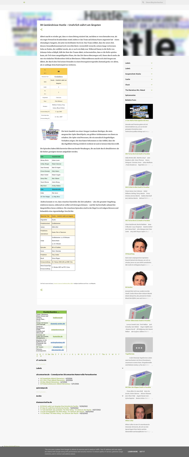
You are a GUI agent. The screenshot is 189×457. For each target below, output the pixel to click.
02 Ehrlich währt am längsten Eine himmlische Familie (59, 406)
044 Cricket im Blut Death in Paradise (137, 187)
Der (49, 354)
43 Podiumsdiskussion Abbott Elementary (55, 384)
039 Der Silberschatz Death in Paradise (137, 320)
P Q (89, 354)
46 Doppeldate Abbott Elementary (52, 378)
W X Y (116, 354)
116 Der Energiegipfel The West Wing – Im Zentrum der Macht (62, 411)
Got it (142, 452)
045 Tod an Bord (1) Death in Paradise (137, 220)
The (103, 354)
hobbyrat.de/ (58, 318)
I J (69, 354)
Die (52, 354)
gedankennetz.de (57, 330)
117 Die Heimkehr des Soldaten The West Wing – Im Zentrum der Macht (65, 410)
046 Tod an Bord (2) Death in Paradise (137, 154)
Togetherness (129, 354)
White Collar (129, 420)
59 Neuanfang (129, 254)
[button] (41, 29)
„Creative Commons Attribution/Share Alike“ (63, 283)
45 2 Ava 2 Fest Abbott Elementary (52, 380)
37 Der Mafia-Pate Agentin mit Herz (137, 120)
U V (108, 354)
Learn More (133, 452)
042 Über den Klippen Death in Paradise (138, 387)
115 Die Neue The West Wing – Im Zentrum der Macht (59, 413)
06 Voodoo (128, 287)
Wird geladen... (41, 364)
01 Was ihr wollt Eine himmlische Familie (54, 408)
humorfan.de (58, 336)
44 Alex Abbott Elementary (49, 382)
